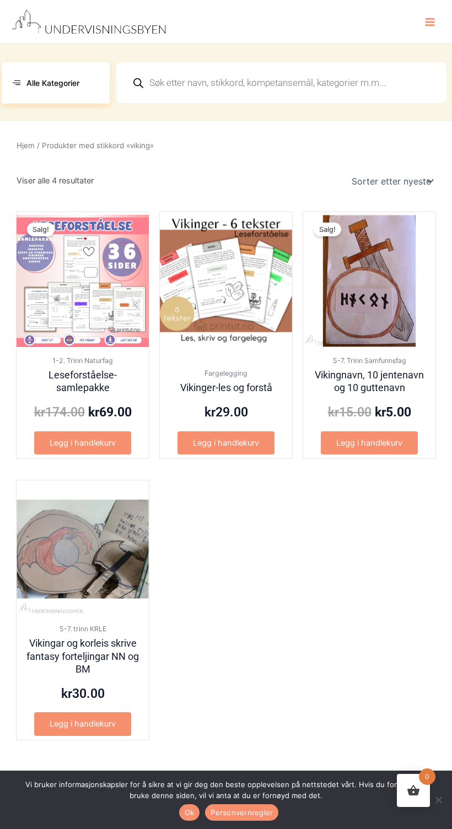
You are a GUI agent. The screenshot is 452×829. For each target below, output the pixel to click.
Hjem (26, 145)
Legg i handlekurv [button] (83, 443)
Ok (190, 812)
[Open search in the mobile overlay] (281, 82)
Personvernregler (242, 812)
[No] (438, 799)
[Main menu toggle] (430, 21)
